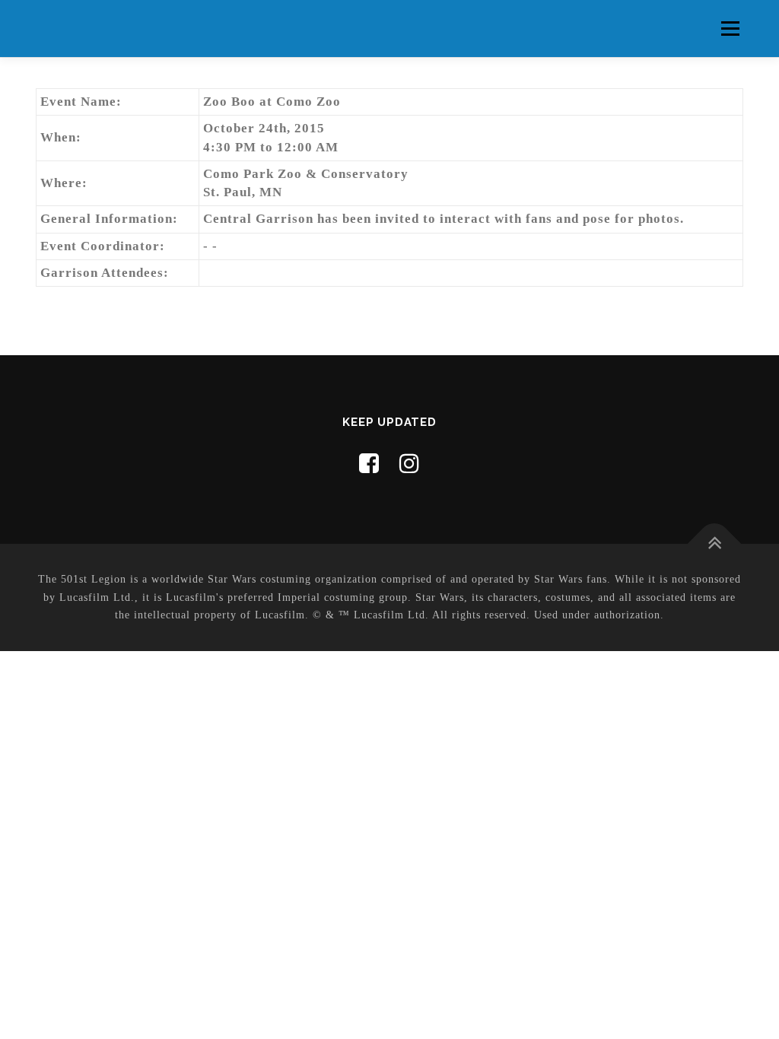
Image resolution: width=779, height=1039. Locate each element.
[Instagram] (409, 463)
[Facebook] (369, 463)
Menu (730, 28)
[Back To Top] (715, 543)
